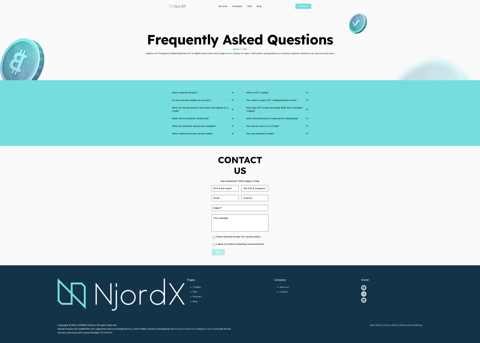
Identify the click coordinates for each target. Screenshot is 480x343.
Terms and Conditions (411, 325)
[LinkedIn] (363, 300)
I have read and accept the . (238, 236)
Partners (197, 296)
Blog (195, 301)
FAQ (195, 291)
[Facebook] (363, 288)
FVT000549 (106, 332)
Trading (197, 287)
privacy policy (252, 236)
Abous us (284, 287)
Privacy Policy (390, 325)
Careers (284, 291)
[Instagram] (363, 294)
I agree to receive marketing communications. (240, 244)
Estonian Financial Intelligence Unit (193, 329)
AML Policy (376, 325)
